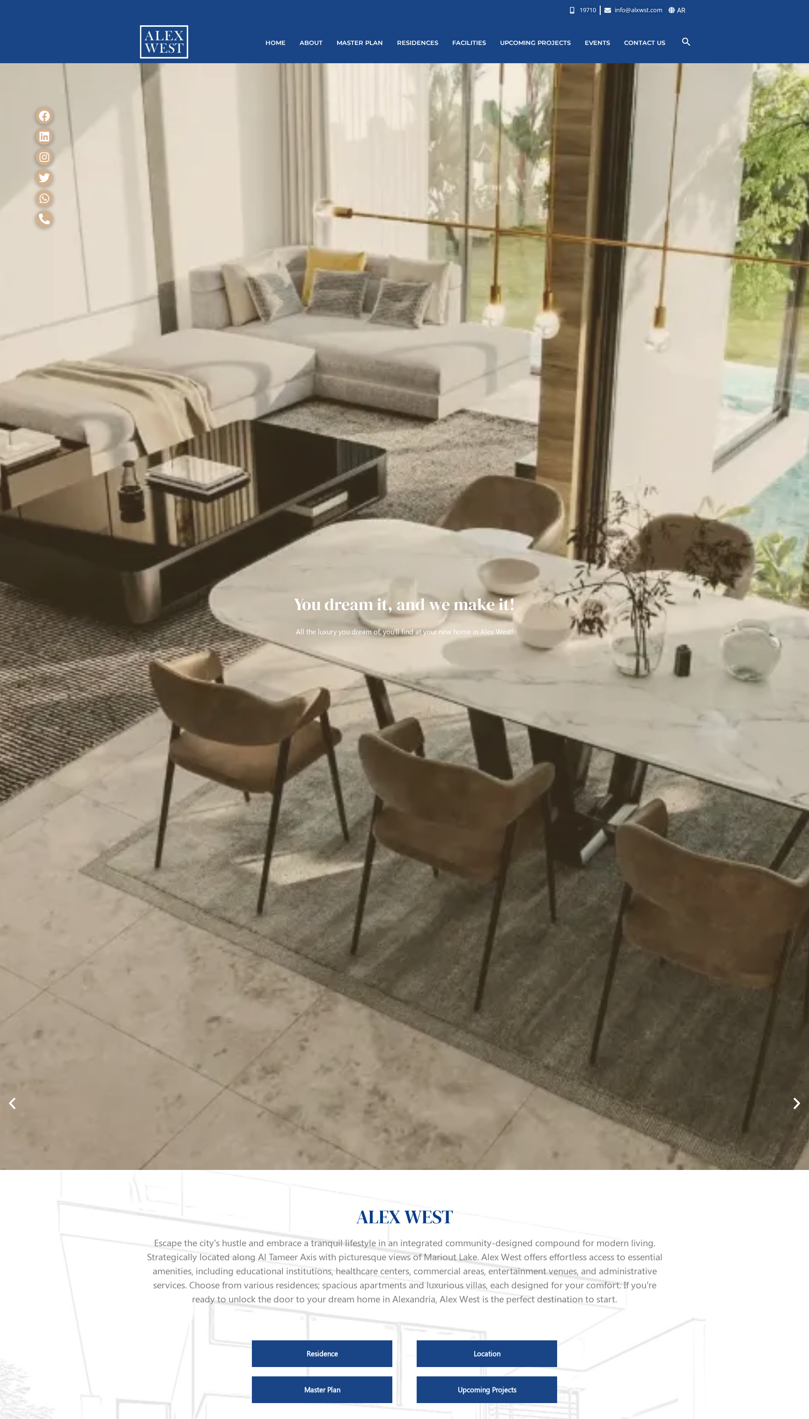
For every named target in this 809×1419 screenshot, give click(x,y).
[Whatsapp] (44, 198)
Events (597, 42)
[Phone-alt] (44, 219)
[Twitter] (44, 177)
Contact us (644, 42)
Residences (417, 42)
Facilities (469, 42)
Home (275, 42)
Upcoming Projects (535, 42)
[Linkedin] (44, 136)
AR (680, 10)
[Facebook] (44, 116)
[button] (686, 41)
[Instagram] (44, 157)
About (311, 42)
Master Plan (360, 42)
